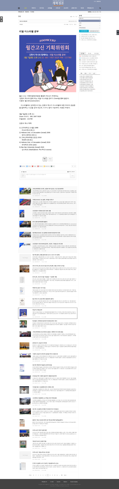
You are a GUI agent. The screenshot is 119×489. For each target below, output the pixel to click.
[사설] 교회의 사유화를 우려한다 (86, 76)
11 (57, 475)
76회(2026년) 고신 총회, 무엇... (88, 36)
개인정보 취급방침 (74, 481)
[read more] (47, 192)
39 (61, 475)
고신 (76, 16)
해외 (80, 25)
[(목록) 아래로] (75, 166)
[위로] (73, 166)
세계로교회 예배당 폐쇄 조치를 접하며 (87, 89)
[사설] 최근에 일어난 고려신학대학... (86, 87)
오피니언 (58, 8)
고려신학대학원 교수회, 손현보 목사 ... (89, 34)
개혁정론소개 (90, 8)
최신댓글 (96, 53)
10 (54, 475)
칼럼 (85, 73)
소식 (25, 8)
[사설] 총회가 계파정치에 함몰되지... (86, 86)
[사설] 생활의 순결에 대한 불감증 (86, 77)
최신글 (89, 53)
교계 (80, 23)
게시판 (82, 8)
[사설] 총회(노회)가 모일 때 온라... (86, 90)
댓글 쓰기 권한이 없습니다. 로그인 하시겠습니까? (36, 174)
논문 (94, 73)
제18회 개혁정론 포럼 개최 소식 (88, 38)
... (59, 475)
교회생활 (50, 8)
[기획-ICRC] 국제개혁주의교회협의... (89, 39)
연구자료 (42, 8)
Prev (30, 475)
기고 (90, 73)
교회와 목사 (74, 8)
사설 (81, 73)
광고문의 (58, 481)
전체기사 (81, 18)
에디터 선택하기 (72, 171)
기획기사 (33, 8)
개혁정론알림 (82, 27)
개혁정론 (21, 24)
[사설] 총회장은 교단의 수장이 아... (86, 82)
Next (65, 475)
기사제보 (32, 11)
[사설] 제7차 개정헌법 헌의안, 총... (86, 81)
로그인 (95, 1)
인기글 (82, 53)
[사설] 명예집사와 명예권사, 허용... (86, 84)
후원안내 (27, 11)
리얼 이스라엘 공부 (23, 21)
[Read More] (47, 258)
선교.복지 (66, 8)
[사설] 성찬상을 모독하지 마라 (85, 79)
